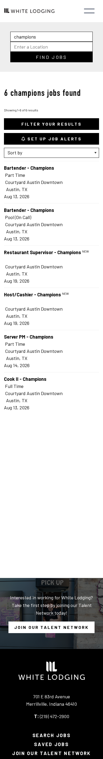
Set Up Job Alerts (54, 138)
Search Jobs (51, 735)
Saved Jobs (51, 744)
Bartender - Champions (29, 168)
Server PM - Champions (28, 337)
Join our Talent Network (51, 627)
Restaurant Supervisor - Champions (42, 252)
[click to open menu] (89, 11)
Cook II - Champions (25, 379)
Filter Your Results (51, 123)
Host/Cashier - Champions (32, 294)
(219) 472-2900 (54, 716)
